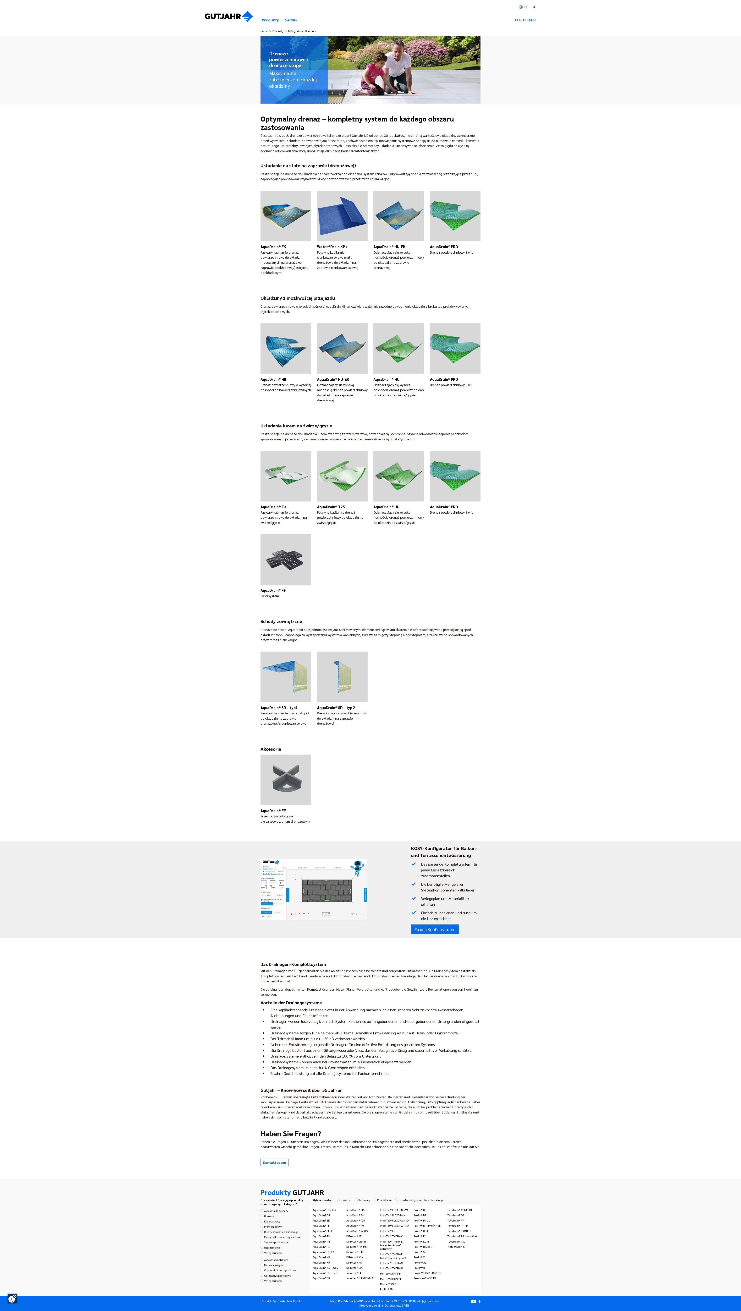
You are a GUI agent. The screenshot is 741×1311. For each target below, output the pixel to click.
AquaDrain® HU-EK (323, 1252)
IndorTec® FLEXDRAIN (392, 1215)
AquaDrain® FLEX (322, 1231)
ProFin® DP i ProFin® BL (427, 1225)
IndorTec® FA (353, 1273)
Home (264, 31)
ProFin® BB (386, 1289)
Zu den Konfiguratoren (434, 929)
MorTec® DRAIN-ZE (391, 1279)
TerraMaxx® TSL (456, 1241)
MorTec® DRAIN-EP (391, 1273)
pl (526, 7)
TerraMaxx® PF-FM (457, 1225)
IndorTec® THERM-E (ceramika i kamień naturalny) (391, 1245)
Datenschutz (393, 1305)
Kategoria (294, 31)
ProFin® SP (420, 1252)
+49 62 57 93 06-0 (403, 1301)
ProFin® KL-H (421, 1241)
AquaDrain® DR (321, 1215)
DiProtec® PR (354, 1262)
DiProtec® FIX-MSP (357, 1246)
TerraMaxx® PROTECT (459, 1231)
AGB (406, 1305)
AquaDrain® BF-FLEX (324, 1210)
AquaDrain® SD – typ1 (325, 1273)
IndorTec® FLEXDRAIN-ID (394, 1220)
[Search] (534, 7)
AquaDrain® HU (321, 1246)
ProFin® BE (420, 1210)
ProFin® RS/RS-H (423, 1246)
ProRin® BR (420, 1267)
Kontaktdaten (274, 1162)
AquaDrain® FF (321, 1225)
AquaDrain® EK (321, 1220)
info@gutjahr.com (428, 1301)
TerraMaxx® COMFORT (459, 1210)
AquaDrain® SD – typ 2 (325, 1267)
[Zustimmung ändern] (12, 1298)
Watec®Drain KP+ (457, 1246)
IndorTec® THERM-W (391, 1263)
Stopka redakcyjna (371, 1305)
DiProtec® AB (354, 1236)
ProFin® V (419, 1257)
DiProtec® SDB (354, 1267)
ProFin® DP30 (421, 1231)
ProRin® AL (420, 1262)
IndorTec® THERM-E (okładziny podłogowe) (393, 1256)
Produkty (277, 31)
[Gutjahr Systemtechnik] (229, 17)
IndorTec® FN (387, 1231)
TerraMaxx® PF (455, 1220)
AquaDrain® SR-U (356, 1210)
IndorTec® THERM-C (391, 1236)
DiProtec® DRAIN (356, 1241)
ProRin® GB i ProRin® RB (427, 1273)
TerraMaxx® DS (455, 1215)
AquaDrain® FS (321, 1236)
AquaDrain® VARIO (357, 1231)
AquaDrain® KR (321, 1257)
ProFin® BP (420, 1215)
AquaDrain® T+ (355, 1215)
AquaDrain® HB (321, 1241)
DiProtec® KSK (354, 1257)
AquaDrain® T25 (355, 1220)
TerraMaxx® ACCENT (425, 1278)
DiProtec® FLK (354, 1252)
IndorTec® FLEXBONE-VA (394, 1210)
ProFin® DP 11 (422, 1220)
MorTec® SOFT (388, 1284)
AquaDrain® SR (321, 1278)
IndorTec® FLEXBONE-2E (360, 1278)
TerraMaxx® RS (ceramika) (462, 1236)
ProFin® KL (420, 1236)
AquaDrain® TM (355, 1225)
